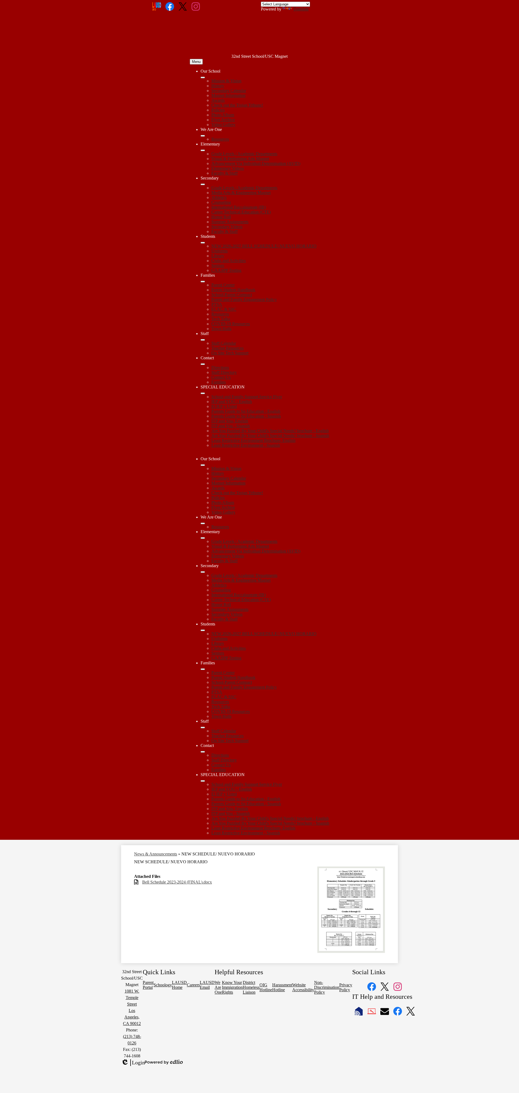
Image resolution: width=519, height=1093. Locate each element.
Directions (220, 367)
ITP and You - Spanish (230, 426)
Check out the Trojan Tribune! (237, 105)
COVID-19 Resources (230, 324)
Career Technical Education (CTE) (241, 212)
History (217, 85)
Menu (196, 62)
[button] (203, 465)
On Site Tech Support (229, 353)
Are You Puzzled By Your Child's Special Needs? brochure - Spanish (270, 435)
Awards (218, 100)
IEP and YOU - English (231, 401)
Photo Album (222, 115)
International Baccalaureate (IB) (238, 207)
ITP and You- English (229, 421)
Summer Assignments (229, 221)
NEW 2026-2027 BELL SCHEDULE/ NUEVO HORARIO (264, 246)
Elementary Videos (227, 168)
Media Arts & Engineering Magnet (241, 192)
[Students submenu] (203, 242)
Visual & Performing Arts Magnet (240, 158)
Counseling (221, 202)
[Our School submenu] (203, 77)
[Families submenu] (203, 281)
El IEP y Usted (224, 406)
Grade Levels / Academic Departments (244, 153)
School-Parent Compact (231, 294)
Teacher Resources (227, 348)
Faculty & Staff (224, 173)
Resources (220, 139)
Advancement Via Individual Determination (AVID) (255, 163)
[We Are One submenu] (203, 136)
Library (217, 255)
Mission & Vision (226, 81)
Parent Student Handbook (233, 289)
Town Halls (221, 328)
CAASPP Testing (226, 270)
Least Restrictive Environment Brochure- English (253, 440)
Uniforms (219, 251)
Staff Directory (224, 372)
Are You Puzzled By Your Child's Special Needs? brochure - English (270, 430)
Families (218, 382)
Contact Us (221, 377)
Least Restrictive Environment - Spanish (245, 445)
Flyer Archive (223, 119)
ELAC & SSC (223, 309)
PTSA (216, 304)
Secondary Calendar (228, 90)
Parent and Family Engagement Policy (244, 299)
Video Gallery (223, 124)
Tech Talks (220, 319)
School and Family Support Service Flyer (246, 396)
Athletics (219, 197)
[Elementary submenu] (203, 150)
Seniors (217, 265)
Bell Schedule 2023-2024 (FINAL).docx (177, 882)
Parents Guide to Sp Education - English (245, 411)
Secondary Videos (226, 226)
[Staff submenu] (203, 340)
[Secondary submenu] (203, 184)
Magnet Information (228, 95)
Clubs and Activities (228, 260)
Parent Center (223, 285)
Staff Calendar (223, 343)
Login (133, 1063)
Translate (301, 9)
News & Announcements (155, 854)
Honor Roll (221, 217)
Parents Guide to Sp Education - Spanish (246, 416)
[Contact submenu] (203, 364)
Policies (218, 110)
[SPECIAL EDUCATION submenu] (203, 393)
